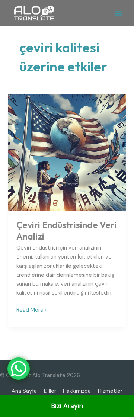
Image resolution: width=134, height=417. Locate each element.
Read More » (32, 310)
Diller (50, 391)
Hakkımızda (77, 391)
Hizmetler (110, 391)
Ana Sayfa (24, 391)
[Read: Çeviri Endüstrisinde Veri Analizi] (66, 151)
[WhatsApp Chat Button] (18, 368)
